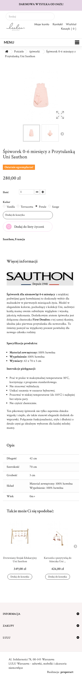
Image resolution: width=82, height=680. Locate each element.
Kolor (7, 202)
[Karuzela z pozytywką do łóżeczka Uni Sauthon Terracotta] (58, 537)
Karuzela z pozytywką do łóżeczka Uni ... (57, 559)
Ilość (6, 192)
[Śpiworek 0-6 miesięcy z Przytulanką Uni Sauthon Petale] (31, 133)
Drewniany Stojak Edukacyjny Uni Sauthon (20, 559)
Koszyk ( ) (68, 28)
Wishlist (71, 24)
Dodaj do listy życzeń (29, 226)
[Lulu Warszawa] (15, 27)
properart (66, 672)
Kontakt (58, 24)
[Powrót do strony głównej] (6, 51)
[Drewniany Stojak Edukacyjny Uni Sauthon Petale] (20, 537)
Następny (62, 134)
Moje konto (41, 24)
